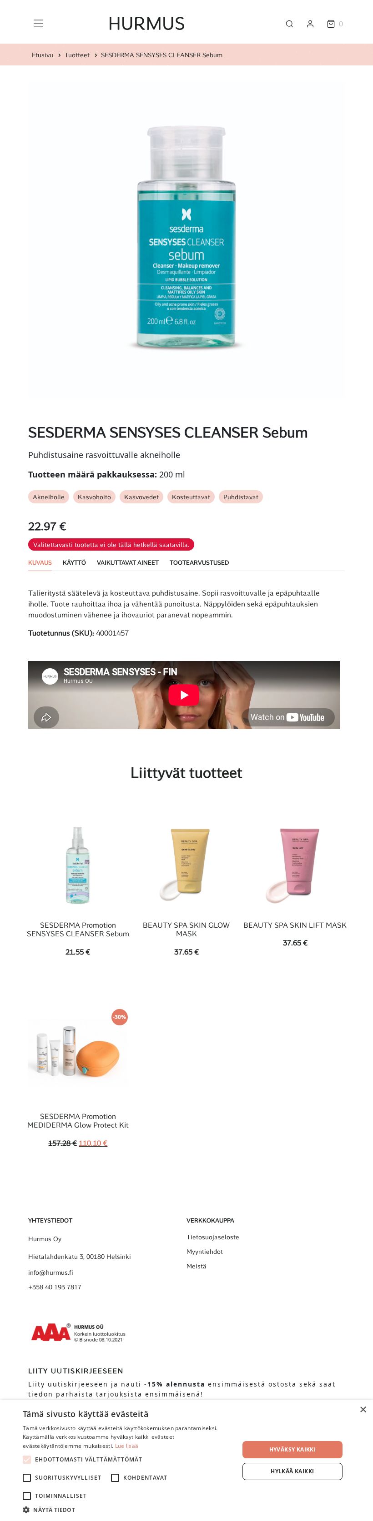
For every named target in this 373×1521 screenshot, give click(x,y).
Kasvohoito (94, 497)
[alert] (186, 1460)
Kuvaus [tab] (40, 562)
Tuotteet (77, 55)
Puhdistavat (240, 497)
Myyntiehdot (204, 1251)
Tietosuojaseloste (212, 1237)
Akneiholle (49, 497)
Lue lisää (127, 1446)
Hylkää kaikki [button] (292, 1471)
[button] (128, 1509)
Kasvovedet (141, 497)
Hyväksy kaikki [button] (292, 1449)
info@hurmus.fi (50, 1272)
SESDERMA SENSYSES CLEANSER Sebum (161, 55)
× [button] (362, 1410)
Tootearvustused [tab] (199, 562)
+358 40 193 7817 (54, 1287)
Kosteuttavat (191, 497)
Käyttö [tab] (74, 562)
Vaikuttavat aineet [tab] (128, 562)
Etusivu (42, 55)
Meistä (196, 1266)
